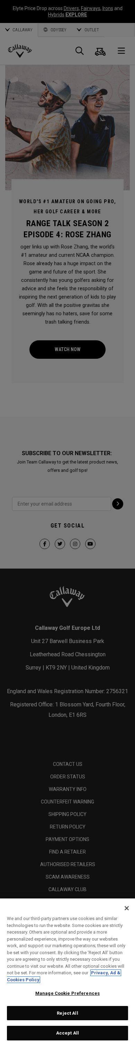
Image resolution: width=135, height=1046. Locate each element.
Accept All (67, 1033)
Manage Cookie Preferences (67, 993)
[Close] (126, 908)
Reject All (67, 1013)
